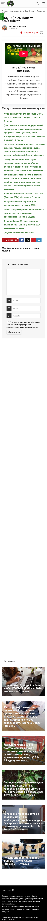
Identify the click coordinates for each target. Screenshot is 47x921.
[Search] (37, 3)
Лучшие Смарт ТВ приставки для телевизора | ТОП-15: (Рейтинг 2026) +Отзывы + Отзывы (22, 225)
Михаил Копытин (17, 26)
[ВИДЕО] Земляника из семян (19, 232)
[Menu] (3, 3)
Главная (5, 11)
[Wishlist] (43, 3)
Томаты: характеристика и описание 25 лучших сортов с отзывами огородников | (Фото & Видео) (24, 213)
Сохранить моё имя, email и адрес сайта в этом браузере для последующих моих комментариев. (23, 324)
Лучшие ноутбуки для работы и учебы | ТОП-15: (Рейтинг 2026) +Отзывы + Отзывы (24, 117)
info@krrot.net (32, 917)
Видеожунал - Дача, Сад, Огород (22, 11)
